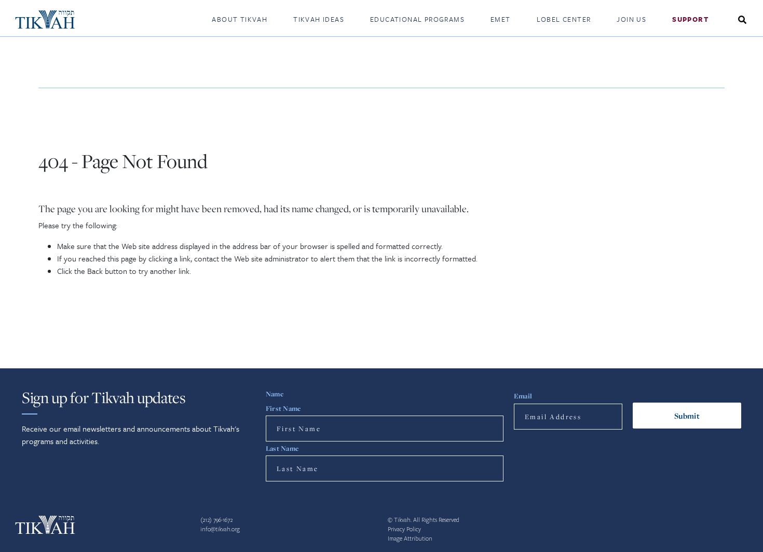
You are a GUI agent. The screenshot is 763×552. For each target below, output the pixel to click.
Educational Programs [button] (417, 19)
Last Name (282, 448)
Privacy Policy (404, 529)
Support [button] (690, 19)
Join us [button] (631, 19)
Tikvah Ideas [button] (318, 19)
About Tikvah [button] (239, 19)
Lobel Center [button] (564, 19)
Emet (501, 19)
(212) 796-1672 (216, 520)
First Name (283, 408)
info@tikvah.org (220, 529)
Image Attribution (410, 538)
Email (523, 396)
